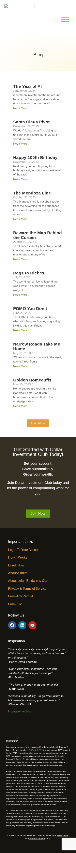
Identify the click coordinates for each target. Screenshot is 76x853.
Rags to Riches (28, 273)
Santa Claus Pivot (31, 122)
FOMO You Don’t (30, 308)
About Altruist (17, 573)
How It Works (17, 557)
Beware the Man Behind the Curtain (37, 235)
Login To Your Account (24, 550)
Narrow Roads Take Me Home (36, 346)
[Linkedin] (22, 625)
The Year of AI (27, 86)
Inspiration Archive (20, 711)
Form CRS (16, 604)
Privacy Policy (63, 835)
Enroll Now (16, 565)
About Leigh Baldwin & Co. (27, 580)
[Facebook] (12, 625)
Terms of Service (37, 838)
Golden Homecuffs (32, 380)
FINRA (32, 750)
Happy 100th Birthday (35, 157)
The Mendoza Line (32, 193)
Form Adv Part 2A (20, 596)
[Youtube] (32, 625)
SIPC (38, 750)
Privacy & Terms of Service (27, 588)
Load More (38, 423)
